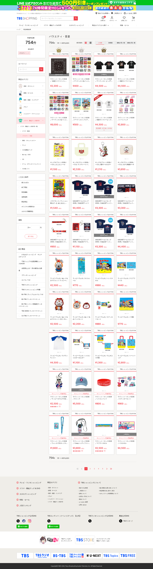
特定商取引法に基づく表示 (107, 490)
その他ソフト (26, 168)
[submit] (75, 18)
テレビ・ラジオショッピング (28, 25)
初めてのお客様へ (104, 13)
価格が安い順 (121, 43)
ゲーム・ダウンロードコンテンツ (31, 164)
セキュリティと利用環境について (109, 493)
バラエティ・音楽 (27, 136)
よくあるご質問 (131, 13)
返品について (82, 499)
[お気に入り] (124, 17)
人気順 (100, 43)
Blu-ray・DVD (26, 154)
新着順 (110, 43)
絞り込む (31, 236)
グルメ (26, 107)
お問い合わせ (82, 505)
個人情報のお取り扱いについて (108, 488)
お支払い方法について (85, 496)
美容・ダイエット (29, 86)
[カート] (133, 17)
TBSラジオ (126, 521)
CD (23, 159)
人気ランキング (25, 505)
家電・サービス (28, 93)
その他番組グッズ (27, 150)
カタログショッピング (76, 25)
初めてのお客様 (83, 488)
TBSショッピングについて (91, 483)
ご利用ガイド (118, 13)
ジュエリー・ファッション (32, 114)
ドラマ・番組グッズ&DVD (31, 120)
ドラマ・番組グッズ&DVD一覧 (29, 126)
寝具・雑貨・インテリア (31, 100)
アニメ (24, 145)
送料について (82, 493)
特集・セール (124, 25)
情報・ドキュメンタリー (29, 140)
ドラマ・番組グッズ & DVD (30, 488)
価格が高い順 (131, 43)
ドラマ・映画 (26, 131)
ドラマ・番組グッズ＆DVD (52, 25)
